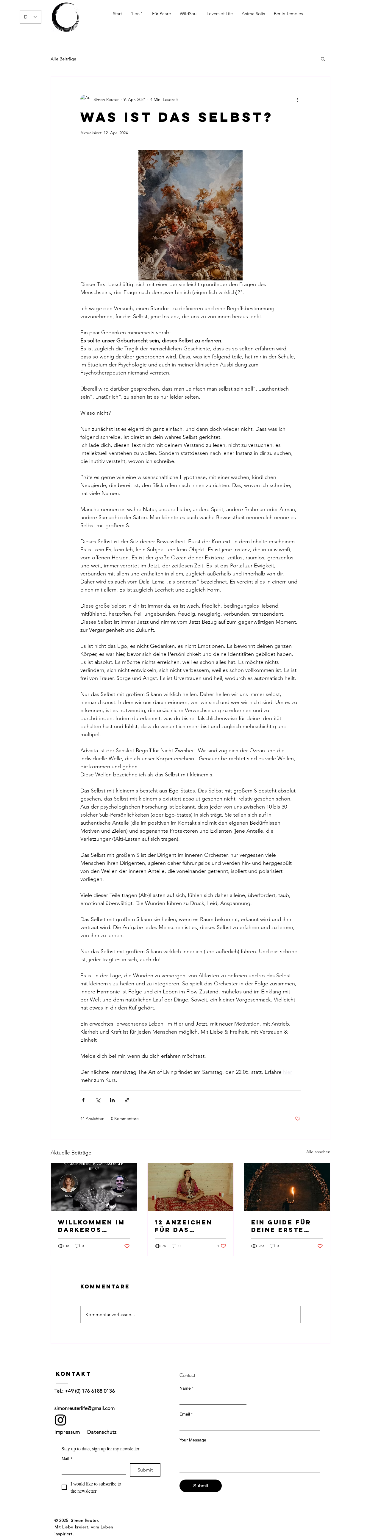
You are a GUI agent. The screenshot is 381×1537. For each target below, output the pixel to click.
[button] (323, 58)
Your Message (192, 1440)
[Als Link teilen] (127, 1100)
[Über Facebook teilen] (83, 1100)
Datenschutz (102, 1432)
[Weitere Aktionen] (297, 99)
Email (186, 1414)
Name (186, 1388)
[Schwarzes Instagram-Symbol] (60, 1420)
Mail (67, 1458)
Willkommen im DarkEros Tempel (91, 1225)
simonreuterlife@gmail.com (84, 1408)
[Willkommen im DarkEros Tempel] (94, 1187)
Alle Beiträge (63, 59)
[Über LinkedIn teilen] (112, 1100)
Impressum (67, 1432)
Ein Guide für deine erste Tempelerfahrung (285, 1225)
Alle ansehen (318, 1151)
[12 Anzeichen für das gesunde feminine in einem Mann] (191, 1187)
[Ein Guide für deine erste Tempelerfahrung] (287, 1187)
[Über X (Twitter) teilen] (98, 1100)
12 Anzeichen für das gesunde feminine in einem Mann (184, 1225)
